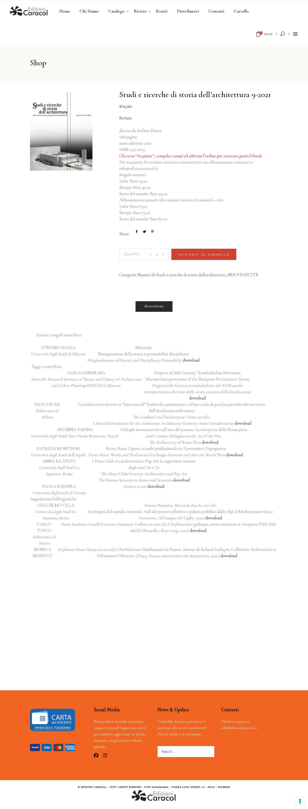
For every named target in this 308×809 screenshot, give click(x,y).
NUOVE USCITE (243, 274)
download (191, 360)
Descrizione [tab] (154, 305)
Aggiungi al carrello (204, 254)
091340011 (243, 721)
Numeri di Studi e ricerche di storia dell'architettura (182, 274)
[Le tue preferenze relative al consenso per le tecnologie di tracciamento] (300, 801)
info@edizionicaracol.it (239, 727)
